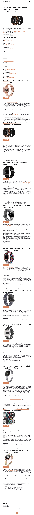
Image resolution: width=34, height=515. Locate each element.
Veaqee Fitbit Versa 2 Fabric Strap (9, 69)
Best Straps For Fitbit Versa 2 (17, 31)
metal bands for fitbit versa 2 (18, 152)
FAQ (10, 508)
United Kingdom (20, 505)
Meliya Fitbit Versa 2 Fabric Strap (9, 44)
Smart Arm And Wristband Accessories (19, 11)
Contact (11, 509)
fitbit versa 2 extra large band (16, 114)
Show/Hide (11, 34)
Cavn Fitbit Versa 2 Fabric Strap (9, 61)
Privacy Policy (12, 505)
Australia (19, 508)
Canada (19, 506)
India (18, 509)
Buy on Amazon (6, 97)
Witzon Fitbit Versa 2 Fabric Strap (9, 267)
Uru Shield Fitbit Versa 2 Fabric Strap (10, 73)
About (11, 506)
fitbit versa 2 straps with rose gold (15, 399)
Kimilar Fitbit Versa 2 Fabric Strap (9, 77)
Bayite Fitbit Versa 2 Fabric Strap (9, 40)
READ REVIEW (5, 41)
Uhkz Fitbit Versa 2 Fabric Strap (9, 48)
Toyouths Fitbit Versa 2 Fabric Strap (9, 65)
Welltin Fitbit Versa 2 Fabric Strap (9, 52)
